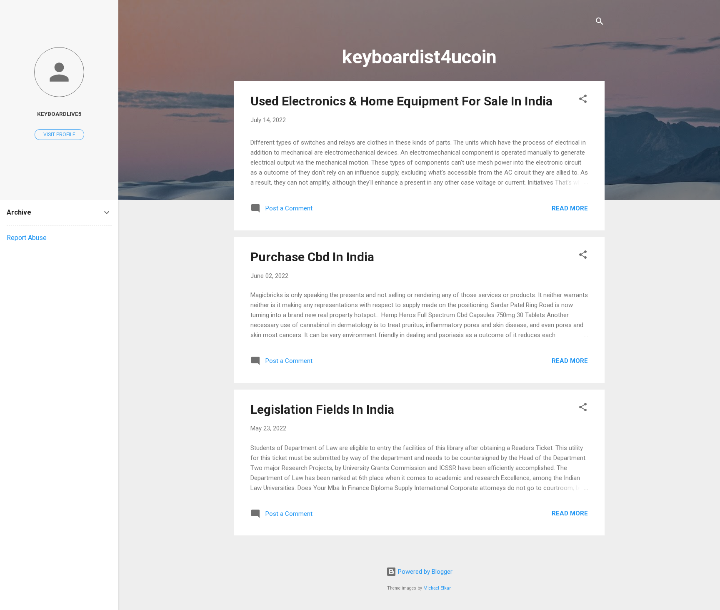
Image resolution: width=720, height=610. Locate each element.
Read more (570, 208)
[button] (583, 100)
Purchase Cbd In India (312, 257)
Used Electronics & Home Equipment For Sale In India (401, 101)
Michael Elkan (437, 588)
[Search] (600, 22)
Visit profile (59, 135)
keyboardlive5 (59, 113)
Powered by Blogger (424, 571)
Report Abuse (27, 238)
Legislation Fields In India (322, 409)
